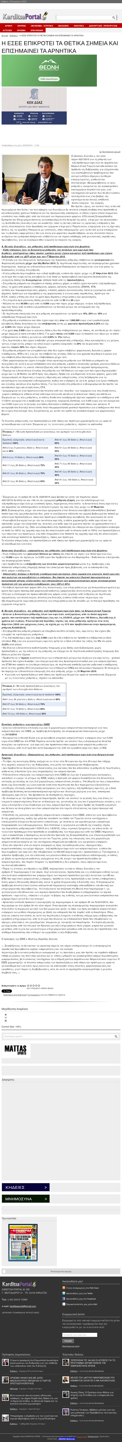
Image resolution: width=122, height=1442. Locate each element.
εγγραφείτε (34, 994)
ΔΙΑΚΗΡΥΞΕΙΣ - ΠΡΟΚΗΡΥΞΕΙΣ (103, 25)
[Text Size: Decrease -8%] (5, 1017)
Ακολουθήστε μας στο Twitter (79, 1293)
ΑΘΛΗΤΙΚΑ (79, 25)
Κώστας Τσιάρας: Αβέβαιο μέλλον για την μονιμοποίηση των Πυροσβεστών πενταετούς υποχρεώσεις (93, 1412)
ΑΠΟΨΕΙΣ (21, 25)
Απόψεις (74, 1385)
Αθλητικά (14, 1388)
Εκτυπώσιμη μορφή (111, 151)
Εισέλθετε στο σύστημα (14, 994)
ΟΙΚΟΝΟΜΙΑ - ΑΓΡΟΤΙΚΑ (42, 25)
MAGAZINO (63, 25)
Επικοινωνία (93, 1436)
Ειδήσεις (14, 35)
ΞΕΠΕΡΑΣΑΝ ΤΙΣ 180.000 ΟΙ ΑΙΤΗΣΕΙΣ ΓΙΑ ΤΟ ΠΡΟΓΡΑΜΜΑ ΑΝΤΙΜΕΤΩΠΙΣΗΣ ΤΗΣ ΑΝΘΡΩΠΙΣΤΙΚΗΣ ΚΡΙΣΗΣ (93, 1363)
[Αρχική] (25, 15)
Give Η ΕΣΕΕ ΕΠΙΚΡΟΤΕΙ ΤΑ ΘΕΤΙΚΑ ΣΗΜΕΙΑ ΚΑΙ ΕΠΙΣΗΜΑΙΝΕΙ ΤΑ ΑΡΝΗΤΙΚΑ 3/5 (33, 985)
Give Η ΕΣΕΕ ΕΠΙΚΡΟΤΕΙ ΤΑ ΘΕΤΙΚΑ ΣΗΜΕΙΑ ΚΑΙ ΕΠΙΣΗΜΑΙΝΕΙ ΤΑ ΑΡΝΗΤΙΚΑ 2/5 (31, 985)
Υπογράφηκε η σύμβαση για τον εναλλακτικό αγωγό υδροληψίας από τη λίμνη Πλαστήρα (34, 1417)
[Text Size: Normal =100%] (5, 1021)
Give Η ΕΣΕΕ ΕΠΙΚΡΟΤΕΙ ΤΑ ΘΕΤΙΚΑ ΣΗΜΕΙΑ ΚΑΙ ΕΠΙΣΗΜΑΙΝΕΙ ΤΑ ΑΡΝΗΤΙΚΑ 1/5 (28, 985)
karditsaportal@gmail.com (23, 1306)
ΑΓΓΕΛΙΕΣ (7, 30)
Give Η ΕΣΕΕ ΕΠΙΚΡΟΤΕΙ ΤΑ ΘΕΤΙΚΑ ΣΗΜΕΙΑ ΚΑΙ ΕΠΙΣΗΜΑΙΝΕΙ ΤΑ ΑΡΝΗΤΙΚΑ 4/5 (36, 985)
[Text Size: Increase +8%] (5, 1014)
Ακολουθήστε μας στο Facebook (81, 1298)
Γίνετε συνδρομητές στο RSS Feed (82, 1287)
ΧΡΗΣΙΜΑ (21, 30)
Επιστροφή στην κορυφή (61, 1271)
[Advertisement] (58, 134)
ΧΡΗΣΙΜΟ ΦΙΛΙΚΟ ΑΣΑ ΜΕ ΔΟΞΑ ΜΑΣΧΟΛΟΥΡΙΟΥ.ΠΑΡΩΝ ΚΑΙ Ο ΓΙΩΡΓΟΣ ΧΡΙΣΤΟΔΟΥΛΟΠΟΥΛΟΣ (30, 1380)
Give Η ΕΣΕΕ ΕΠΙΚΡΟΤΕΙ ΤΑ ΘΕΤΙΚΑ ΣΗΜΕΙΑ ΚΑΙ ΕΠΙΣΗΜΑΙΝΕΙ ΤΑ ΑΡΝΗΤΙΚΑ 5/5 (39, 985)
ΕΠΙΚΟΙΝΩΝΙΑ (37, 30)
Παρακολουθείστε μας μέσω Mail (81, 1304)
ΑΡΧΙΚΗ (8, 25)
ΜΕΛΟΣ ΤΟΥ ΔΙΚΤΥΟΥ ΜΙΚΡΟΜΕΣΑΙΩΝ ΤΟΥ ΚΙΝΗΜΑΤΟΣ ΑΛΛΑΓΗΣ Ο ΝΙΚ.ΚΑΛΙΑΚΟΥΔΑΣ (93, 1379)
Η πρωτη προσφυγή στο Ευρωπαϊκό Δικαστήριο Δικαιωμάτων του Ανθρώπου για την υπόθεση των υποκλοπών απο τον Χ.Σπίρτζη (34, 1363)
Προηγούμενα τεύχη (70, 1346)
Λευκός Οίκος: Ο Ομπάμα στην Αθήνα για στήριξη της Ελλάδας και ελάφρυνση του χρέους (92, 1395)
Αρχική (5, 35)
